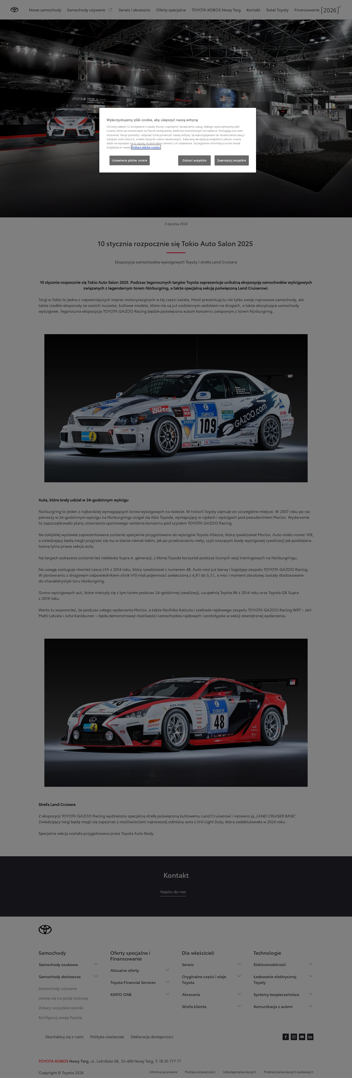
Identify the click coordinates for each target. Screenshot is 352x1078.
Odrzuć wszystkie (194, 160)
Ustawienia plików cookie (129, 160)
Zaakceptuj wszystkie (231, 160)
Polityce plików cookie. (146, 147)
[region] (177, 140)
